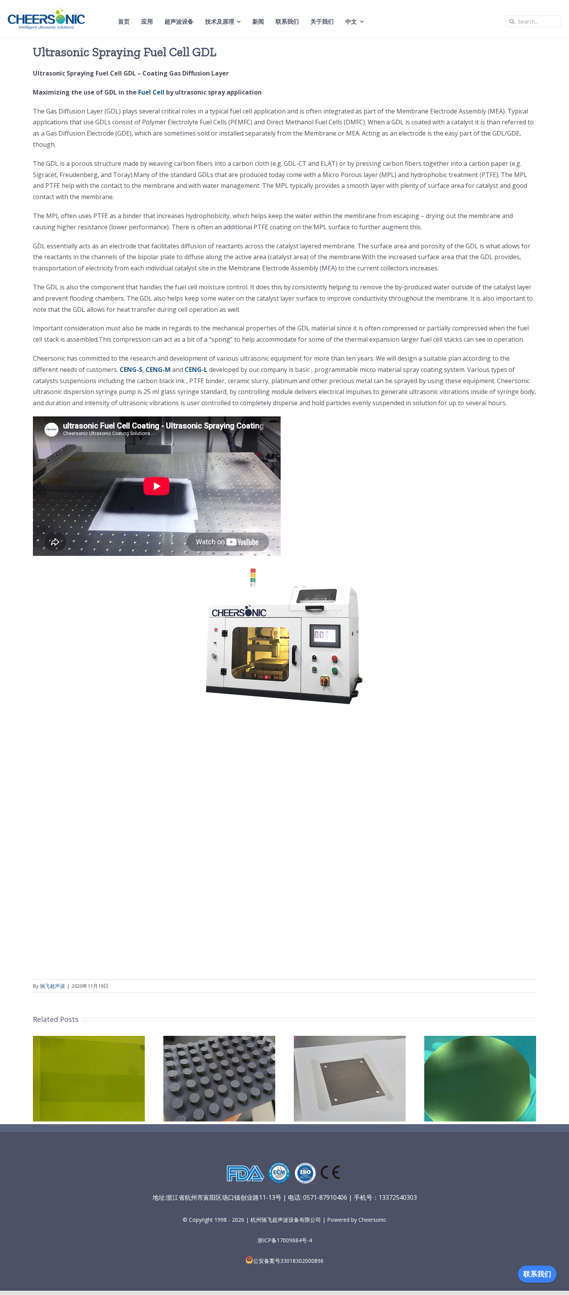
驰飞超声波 (52, 985)
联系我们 (537, 1274)
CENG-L (196, 369)
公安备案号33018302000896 (288, 1260)
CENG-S (131, 369)
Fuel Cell (151, 92)
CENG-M (158, 369)
